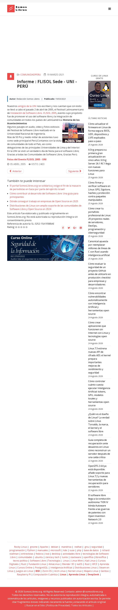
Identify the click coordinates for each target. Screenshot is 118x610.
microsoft (55, 550)
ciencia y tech (52, 557)
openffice (88, 557)
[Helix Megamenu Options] (109, 8)
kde (65, 550)
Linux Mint (77, 560)
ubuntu (39, 557)
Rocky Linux (20, 546)
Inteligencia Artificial (61, 567)
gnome (33, 546)
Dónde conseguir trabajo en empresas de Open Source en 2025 (44, 201)
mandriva (66, 546)
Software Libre (38, 560)
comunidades (25, 557)
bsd (47, 553)
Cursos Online (25, 567)
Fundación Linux (37, 564)
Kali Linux (90, 560)
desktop (56, 553)
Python (31, 550)
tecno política (20, 560)
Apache (43, 546)
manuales (42, 550)
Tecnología (54, 560)
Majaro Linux (91, 571)
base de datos (91, 550)
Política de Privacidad (58, 605)
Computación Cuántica (45, 574)
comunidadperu (30, 74)
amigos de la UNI (27, 106)
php (79, 550)
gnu (86, 546)
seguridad (96, 546)
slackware (75, 557)
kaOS (79, 564)
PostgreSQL (41, 567)
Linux (65, 560)
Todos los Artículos (81, 605)
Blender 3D (68, 564)
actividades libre (71, 553)
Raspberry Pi (24, 574)
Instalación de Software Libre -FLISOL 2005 (33, 113)
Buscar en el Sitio (35, 605)
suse (72, 550)
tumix (65, 557)
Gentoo (105, 571)
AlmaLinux (54, 564)
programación (17, 550)
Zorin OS (47, 571)
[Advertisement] (59, 37)
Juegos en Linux (24, 571)
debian (54, 546)
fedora (39, 553)
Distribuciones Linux (86, 567)
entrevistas (27, 553)
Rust (23, 564)
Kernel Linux (75, 571)
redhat (78, 546)
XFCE (95, 564)
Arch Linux (60, 571)
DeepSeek (93, 574)
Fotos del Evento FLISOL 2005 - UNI (26, 159)
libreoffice (100, 557)
